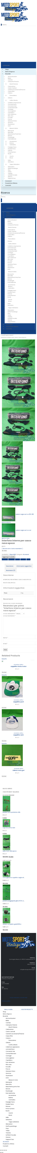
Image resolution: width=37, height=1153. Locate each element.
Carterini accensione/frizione (16, 90)
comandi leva (10, 1049)
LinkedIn (17, 559)
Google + (23, 559)
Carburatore (9, 1029)
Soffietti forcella (11, 1135)
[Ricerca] (1, 200)
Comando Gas (10, 1051)
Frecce (8, 1069)
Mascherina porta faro (14, 134)
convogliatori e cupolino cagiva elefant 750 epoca (18, 877)
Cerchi (11, 1113)
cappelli (21, 664)
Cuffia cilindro (14, 100)
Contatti (8, 185)
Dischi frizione (14, 84)
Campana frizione (13, 81)
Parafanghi (9, 1091)
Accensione (12, 1095)
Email (5, 644)
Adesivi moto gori (18, 770)
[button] (5, 192)
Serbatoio (11, 162)
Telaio (8, 1131)
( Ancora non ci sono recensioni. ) (12, 548)
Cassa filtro (9, 1036)
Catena (10, 93)
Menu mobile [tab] (8, 1009)
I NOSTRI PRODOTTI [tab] (27, 1009)
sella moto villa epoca (9, 851)
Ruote (9, 154)
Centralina (13, 145)
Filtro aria (8, 1064)
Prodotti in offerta (8, 1144)
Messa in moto (14, 128)
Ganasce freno (10, 1071)
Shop (4, 1012)
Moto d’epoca (7, 1014)
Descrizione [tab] (9, 566)
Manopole (9, 1082)
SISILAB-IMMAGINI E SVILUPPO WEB (18, 997)
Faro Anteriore (10, 1062)
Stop (7, 1128)
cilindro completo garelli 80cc (12, 924)
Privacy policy (6, 1001)
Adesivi (21, 768)
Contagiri (8, 1056)
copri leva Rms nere (9, 828)
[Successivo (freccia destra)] (2, 1152)
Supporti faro (12, 178)
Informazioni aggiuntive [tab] (24, 566)
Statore (8, 1137)
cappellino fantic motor (18, 666)
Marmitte (9, 1084)
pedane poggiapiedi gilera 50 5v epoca (15, 901)
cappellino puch (18, 702)
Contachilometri (11, 1053)
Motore (8, 1089)
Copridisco (9, 1060)
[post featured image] (2, 661)
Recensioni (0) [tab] (10, 570)
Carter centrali (10, 1031)
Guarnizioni (9, 1075)
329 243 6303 (31, 964)
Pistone (8, 1106)
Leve (9, 126)
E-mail (28, 559)
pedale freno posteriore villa (11, 812)
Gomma (8, 1073)
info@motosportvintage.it (27, 969)
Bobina (11, 1098)
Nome (5, 638)
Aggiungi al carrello (8, 557)
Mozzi (11, 158)
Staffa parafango (13, 168)
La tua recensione (9, 616)
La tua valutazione (9, 614)
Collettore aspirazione (12, 1047)
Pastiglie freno (10, 1102)
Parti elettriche (12, 139)
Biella (7, 1020)
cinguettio (11, 559)
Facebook (5, 559)
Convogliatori (10, 1058)
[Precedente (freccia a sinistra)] (0, 1152)
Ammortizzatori (12, 76)
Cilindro (10, 98)
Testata (8, 1133)
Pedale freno (10, 1104)
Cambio (8, 1023)
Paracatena (13, 95)
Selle (7, 1117)
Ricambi (8, 74)
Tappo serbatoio (15, 164)
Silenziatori (9, 1124)
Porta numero (10, 1109)
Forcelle (8, 1067)
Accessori (26, 554)
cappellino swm (18, 735)
